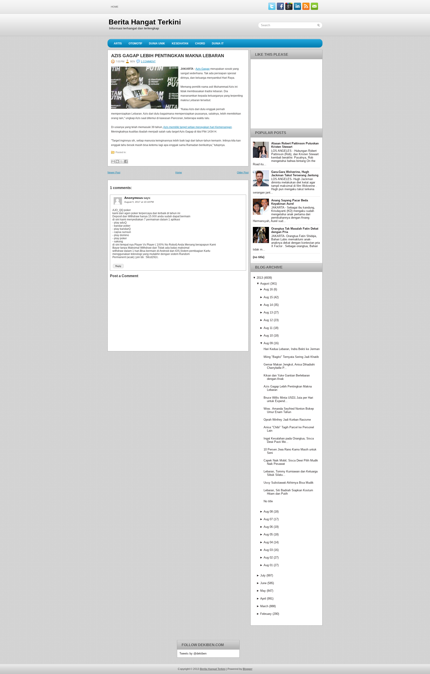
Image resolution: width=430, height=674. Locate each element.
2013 (260, 277)
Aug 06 (268, 526)
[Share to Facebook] (126, 161)
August (264, 283)
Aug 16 (268, 289)
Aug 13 (268, 312)
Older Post (243, 172)
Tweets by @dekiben (192, 653)
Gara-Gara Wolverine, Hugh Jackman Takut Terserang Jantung (294, 173)
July (263, 575)
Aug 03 (268, 550)
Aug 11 (268, 328)
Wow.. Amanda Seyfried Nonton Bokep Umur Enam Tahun (289, 410)
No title (268, 501)
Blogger (247, 669)
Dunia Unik (157, 43)
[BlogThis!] (117, 161)
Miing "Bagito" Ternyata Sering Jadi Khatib (291, 357)
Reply (118, 266)
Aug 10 (268, 335)
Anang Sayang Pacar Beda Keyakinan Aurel (289, 202)
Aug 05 (268, 534)
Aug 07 (268, 519)
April (263, 598)
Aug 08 (268, 511)
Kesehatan (180, 43)
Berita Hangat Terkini (145, 22)
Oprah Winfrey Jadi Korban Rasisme (287, 419)
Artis (118, 43)
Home (114, 6)
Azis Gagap (203, 68)
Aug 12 (268, 320)
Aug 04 (268, 542)
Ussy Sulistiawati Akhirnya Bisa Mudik (289, 482)
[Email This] (113, 161)
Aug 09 (268, 343)
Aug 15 (268, 297)
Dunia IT (218, 43)
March (264, 606)
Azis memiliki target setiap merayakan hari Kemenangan (197, 127)
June (263, 583)
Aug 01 (268, 565)
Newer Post (114, 172)
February (266, 613)
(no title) (258, 257)
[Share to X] (121, 161)
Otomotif (135, 43)
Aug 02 (268, 557)
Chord (200, 43)
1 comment (148, 61)
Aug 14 (268, 305)
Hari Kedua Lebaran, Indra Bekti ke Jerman (292, 349)
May (263, 590)
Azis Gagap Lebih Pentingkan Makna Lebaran (167, 55)
